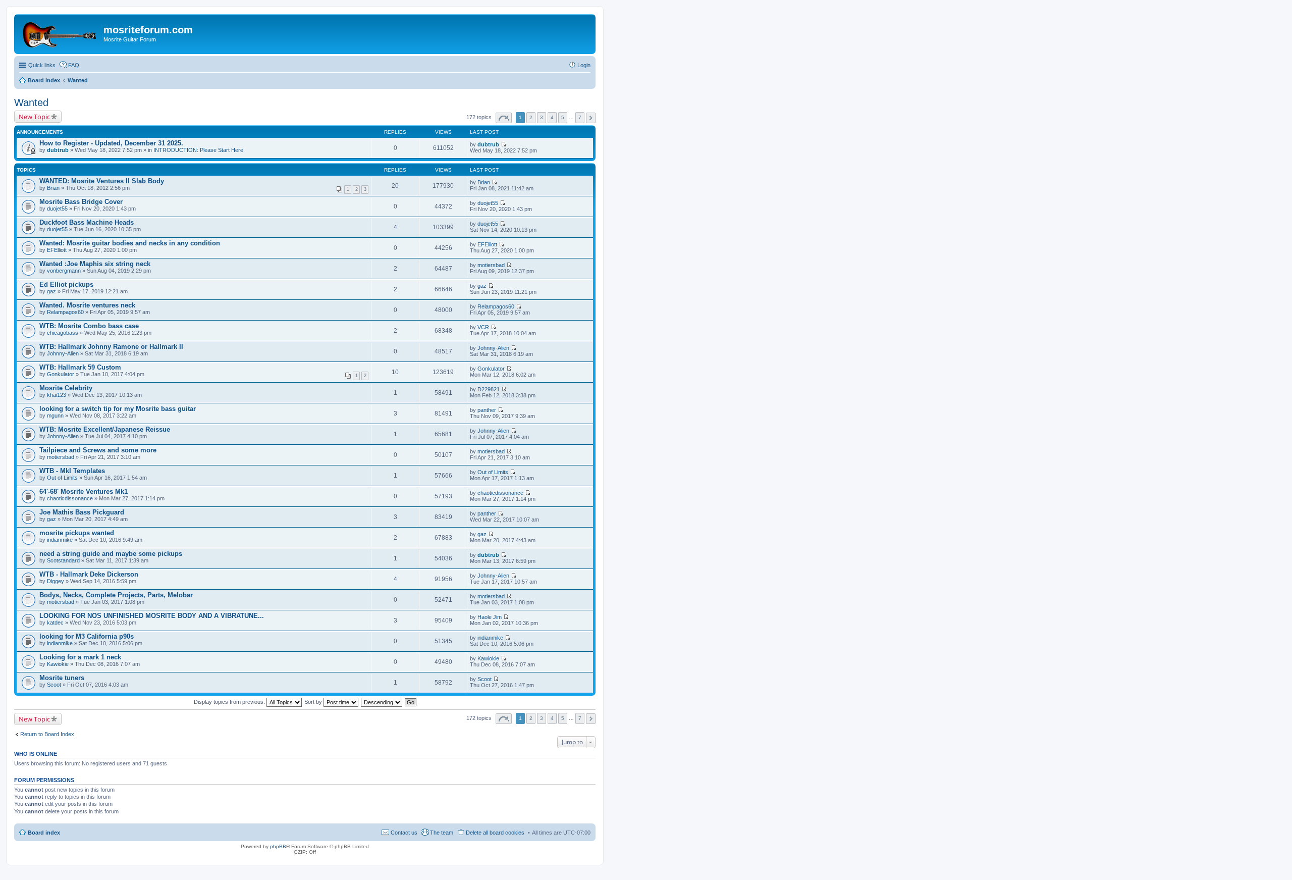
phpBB (278, 846)
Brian (53, 188)
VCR (483, 327)
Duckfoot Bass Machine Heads (86, 222)
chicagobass (62, 333)
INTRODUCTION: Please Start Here (198, 150)
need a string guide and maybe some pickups (110, 553)
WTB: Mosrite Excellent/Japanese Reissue (104, 429)
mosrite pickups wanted (76, 533)
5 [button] (562, 117)
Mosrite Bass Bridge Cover (81, 201)
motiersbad (491, 265)
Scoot (54, 685)
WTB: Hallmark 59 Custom (80, 367)
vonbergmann (64, 271)
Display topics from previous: (230, 702)
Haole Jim (489, 617)
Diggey (55, 581)
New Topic (34, 116)
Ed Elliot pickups (66, 284)
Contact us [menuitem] (404, 833)
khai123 (56, 395)
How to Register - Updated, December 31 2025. (111, 143)
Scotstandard (63, 560)
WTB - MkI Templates (72, 471)
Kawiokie (58, 664)
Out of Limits (62, 478)
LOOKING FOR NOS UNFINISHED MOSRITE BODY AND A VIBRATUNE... (151, 615)
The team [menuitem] (441, 833)
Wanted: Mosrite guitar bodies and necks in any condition (129, 243)
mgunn (55, 415)
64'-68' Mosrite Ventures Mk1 (83, 491)
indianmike (60, 540)
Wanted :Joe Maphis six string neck (94, 264)
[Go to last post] (503, 144)
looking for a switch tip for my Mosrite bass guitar (117, 408)
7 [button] (579, 117)
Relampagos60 (65, 312)
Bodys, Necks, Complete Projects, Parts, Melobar (116, 595)
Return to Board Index (47, 734)
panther (486, 410)
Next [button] (591, 118)
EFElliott (57, 250)
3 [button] (541, 117)
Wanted (31, 102)
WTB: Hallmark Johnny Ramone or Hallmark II (111, 346)
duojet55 (57, 208)
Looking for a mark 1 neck (80, 657)
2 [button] (530, 117)
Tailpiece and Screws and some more (97, 450)
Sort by (314, 702)
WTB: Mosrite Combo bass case (89, 326)
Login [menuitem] (583, 65)
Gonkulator (60, 374)
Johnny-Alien (63, 353)
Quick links (42, 65)
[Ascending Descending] (382, 702)
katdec (55, 622)
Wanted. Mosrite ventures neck (87, 305)
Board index (44, 833)
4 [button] (552, 117)
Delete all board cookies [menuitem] (495, 833)
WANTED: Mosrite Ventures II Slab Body (101, 181)
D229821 (488, 389)
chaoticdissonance (70, 498)
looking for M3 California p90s (86, 636)
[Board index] (60, 33)
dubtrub (58, 150)
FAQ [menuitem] (73, 65)
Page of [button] (504, 118)
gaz (51, 291)
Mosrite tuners (61, 678)
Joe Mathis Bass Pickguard (81, 512)
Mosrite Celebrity (65, 388)
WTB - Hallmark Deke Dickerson (88, 574)
